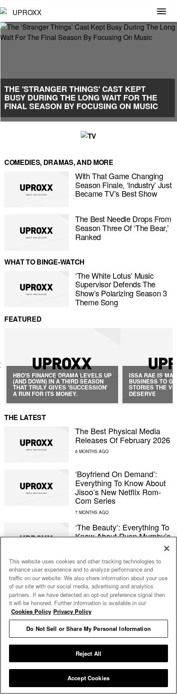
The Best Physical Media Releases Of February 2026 (122, 435)
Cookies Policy (31, 611)
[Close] (166, 548)
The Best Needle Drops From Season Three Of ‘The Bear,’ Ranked (123, 227)
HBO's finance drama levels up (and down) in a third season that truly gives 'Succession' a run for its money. (62, 384)
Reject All (88, 653)
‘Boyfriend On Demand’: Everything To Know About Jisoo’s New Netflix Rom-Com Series (120, 487)
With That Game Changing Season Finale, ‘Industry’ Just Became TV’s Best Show (123, 184)
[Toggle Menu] (162, 12)
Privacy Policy (72, 611)
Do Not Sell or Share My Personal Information (88, 628)
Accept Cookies (88, 678)
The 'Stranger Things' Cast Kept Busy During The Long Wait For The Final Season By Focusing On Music (81, 97)
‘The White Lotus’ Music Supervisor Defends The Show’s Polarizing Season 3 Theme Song (121, 288)
